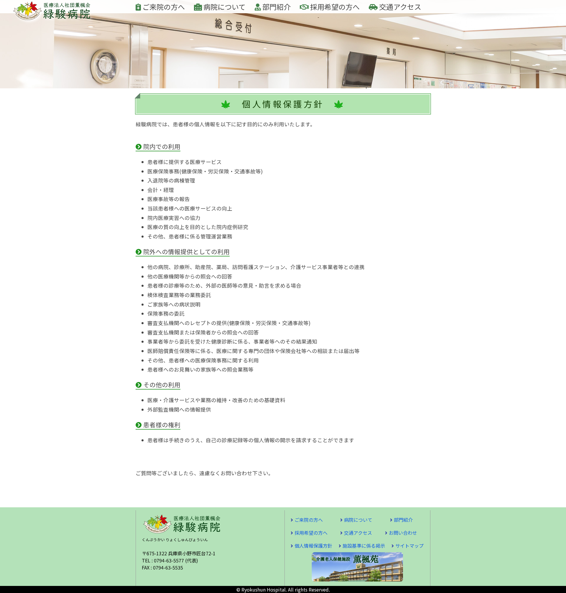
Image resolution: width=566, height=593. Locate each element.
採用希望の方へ (334, 6)
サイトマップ (409, 545)
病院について (224, 6)
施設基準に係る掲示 (364, 545)
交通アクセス (399, 6)
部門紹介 (276, 6)
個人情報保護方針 (313, 545)
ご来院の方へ (163, 6)
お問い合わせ (403, 532)
